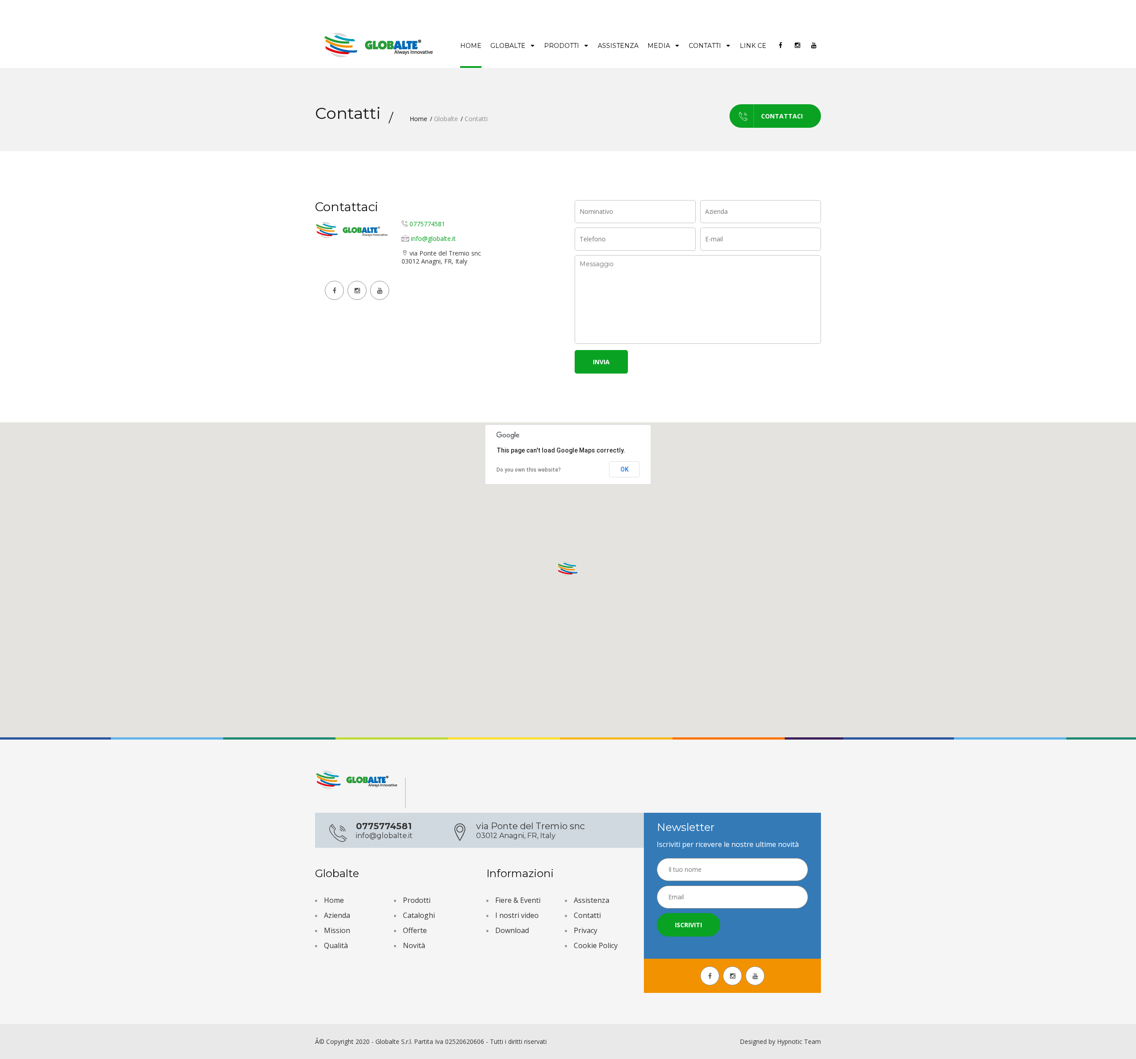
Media (659, 46)
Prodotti (562, 46)
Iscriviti (688, 925)
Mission (337, 930)
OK (624, 469)
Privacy (585, 930)
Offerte (415, 930)
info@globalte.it (433, 238)
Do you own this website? (529, 470)
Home (470, 46)
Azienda (337, 915)
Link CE (753, 46)
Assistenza (618, 46)
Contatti (706, 46)
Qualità (336, 945)
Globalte (508, 46)
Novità (414, 945)
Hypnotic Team (799, 1041)
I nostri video (517, 915)
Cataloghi (419, 915)
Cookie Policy (596, 945)
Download (512, 930)
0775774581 (427, 224)
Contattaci (782, 116)
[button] (567, 569)
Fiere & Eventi (517, 900)
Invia (601, 362)
